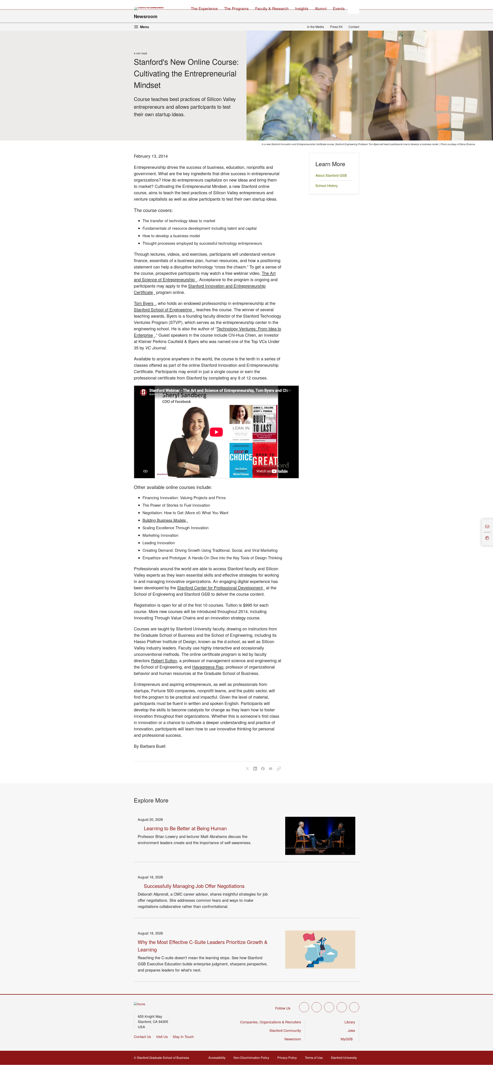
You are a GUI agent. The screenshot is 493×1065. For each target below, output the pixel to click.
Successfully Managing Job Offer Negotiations (194, 885)
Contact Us (142, 1036)
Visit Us (162, 1036)
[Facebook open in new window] (317, 1007)
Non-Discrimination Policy (253, 1057)
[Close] (479, 532)
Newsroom (145, 16)
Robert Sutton (164, 660)
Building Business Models (165, 520)
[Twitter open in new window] (304, 1007)
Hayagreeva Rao (207, 667)
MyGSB (348, 1038)
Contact (354, 26)
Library (350, 1021)
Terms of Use (315, 1057)
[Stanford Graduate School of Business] (149, 8)
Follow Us (282, 1007)
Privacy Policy (288, 1057)
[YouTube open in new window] (342, 1007)
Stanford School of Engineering (164, 309)
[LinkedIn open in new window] (354, 1007)
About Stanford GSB (331, 175)
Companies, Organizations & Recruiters (270, 1021)
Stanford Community (285, 1030)
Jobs (351, 1030)
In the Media (315, 26)
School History (326, 185)
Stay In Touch (183, 1036)
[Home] (139, 1004)
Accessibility (218, 1057)
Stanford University (345, 1057)
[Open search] (353, 8)
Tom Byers (145, 303)
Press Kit (336, 26)
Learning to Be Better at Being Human (185, 828)
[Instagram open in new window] (329, 1007)
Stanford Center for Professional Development (221, 588)
